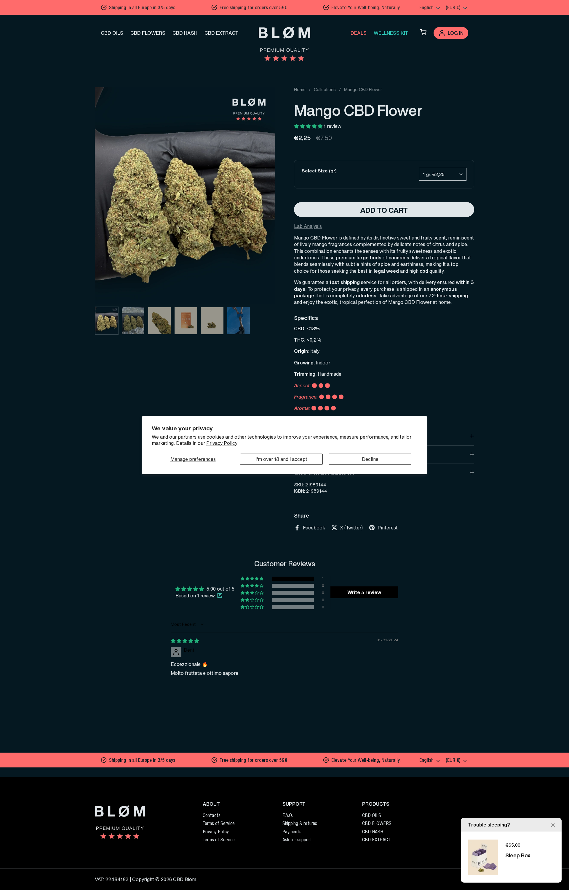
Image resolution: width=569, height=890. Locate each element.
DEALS (359, 33)
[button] (309, 126)
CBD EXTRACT (221, 33)
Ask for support (297, 839)
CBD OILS (112, 33)
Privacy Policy (221, 443)
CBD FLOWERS (147, 33)
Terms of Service (219, 823)
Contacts (211, 815)
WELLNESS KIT (391, 33)
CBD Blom (184, 879)
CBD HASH (184, 33)
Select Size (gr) (319, 171)
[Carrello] (423, 32)
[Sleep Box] (483, 857)
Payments (291, 831)
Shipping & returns (299, 823)
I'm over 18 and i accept (281, 459)
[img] (185, 640)
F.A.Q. (287, 815)
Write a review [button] (364, 592)
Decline (370, 459)
